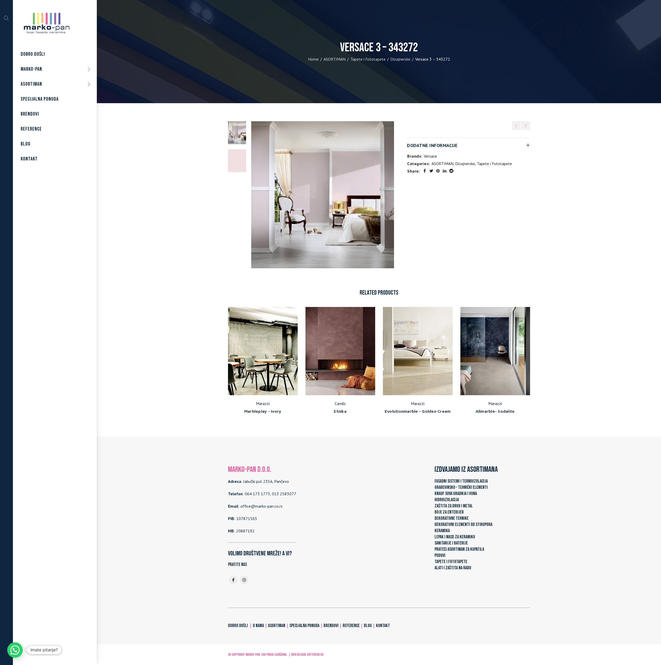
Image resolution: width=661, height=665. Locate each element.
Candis (340, 403)
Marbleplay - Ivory (262, 411)
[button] (15, 650)
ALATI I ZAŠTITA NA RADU (453, 568)
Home (313, 59)
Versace (430, 156)
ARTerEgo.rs (315, 654)
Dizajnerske (400, 59)
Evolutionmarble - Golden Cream (418, 411)
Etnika (340, 411)
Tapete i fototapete (367, 59)
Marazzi (263, 403)
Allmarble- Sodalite (495, 411)
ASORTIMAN (334, 59)
